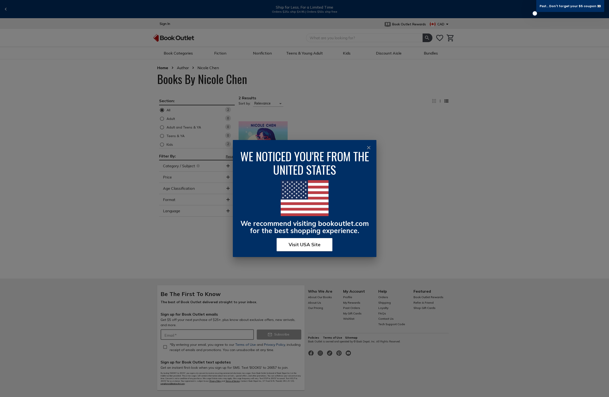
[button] (570, 6)
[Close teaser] (534, 13)
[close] (368, 147)
